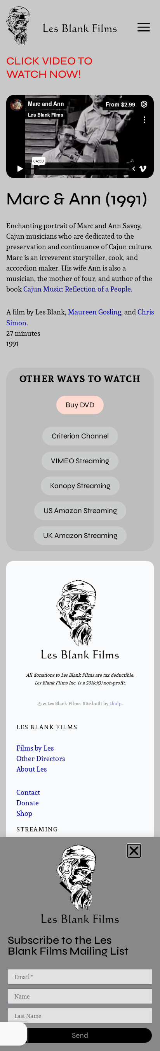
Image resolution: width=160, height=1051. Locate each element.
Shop (24, 813)
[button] (134, 851)
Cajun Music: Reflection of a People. (77, 289)
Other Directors (40, 758)
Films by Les (35, 748)
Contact (28, 792)
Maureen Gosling (94, 312)
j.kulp (116, 703)
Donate (27, 803)
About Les (31, 769)
